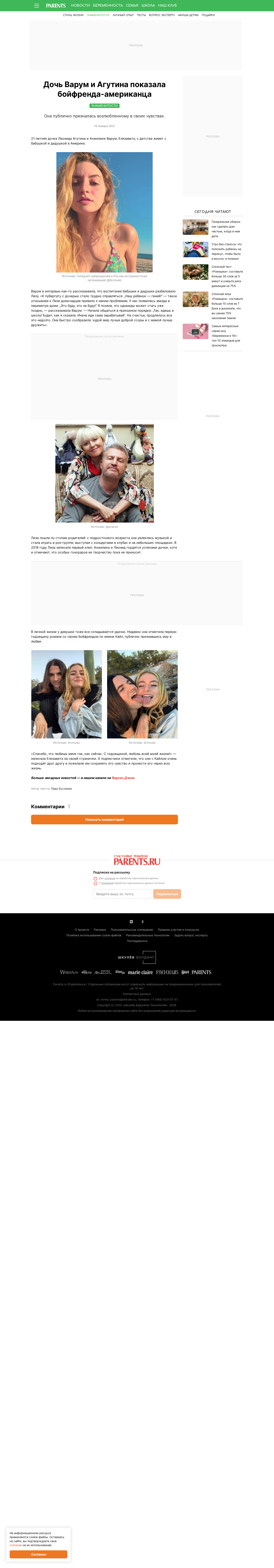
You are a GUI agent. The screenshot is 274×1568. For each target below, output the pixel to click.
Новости (80, 5)
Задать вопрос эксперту (191, 935)
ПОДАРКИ (208, 15)
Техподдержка (137, 941)
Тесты (141, 15)
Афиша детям (188, 15)
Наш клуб (167, 5)
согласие (110, 878)
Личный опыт (123, 15)
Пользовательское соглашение (132, 929)
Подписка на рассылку (111, 872)
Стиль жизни (73, 15)
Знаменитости (98, 15)
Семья (132, 5)
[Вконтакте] (131, 921)
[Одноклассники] (142, 921)
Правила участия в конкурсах (178, 929)
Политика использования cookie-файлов (93, 935)
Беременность (108, 5)
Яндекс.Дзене (123, 778)
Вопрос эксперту (162, 15)
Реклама (100, 929)
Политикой (107, 883)
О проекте (82, 929)
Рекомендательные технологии (147, 935)
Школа (148, 5)
